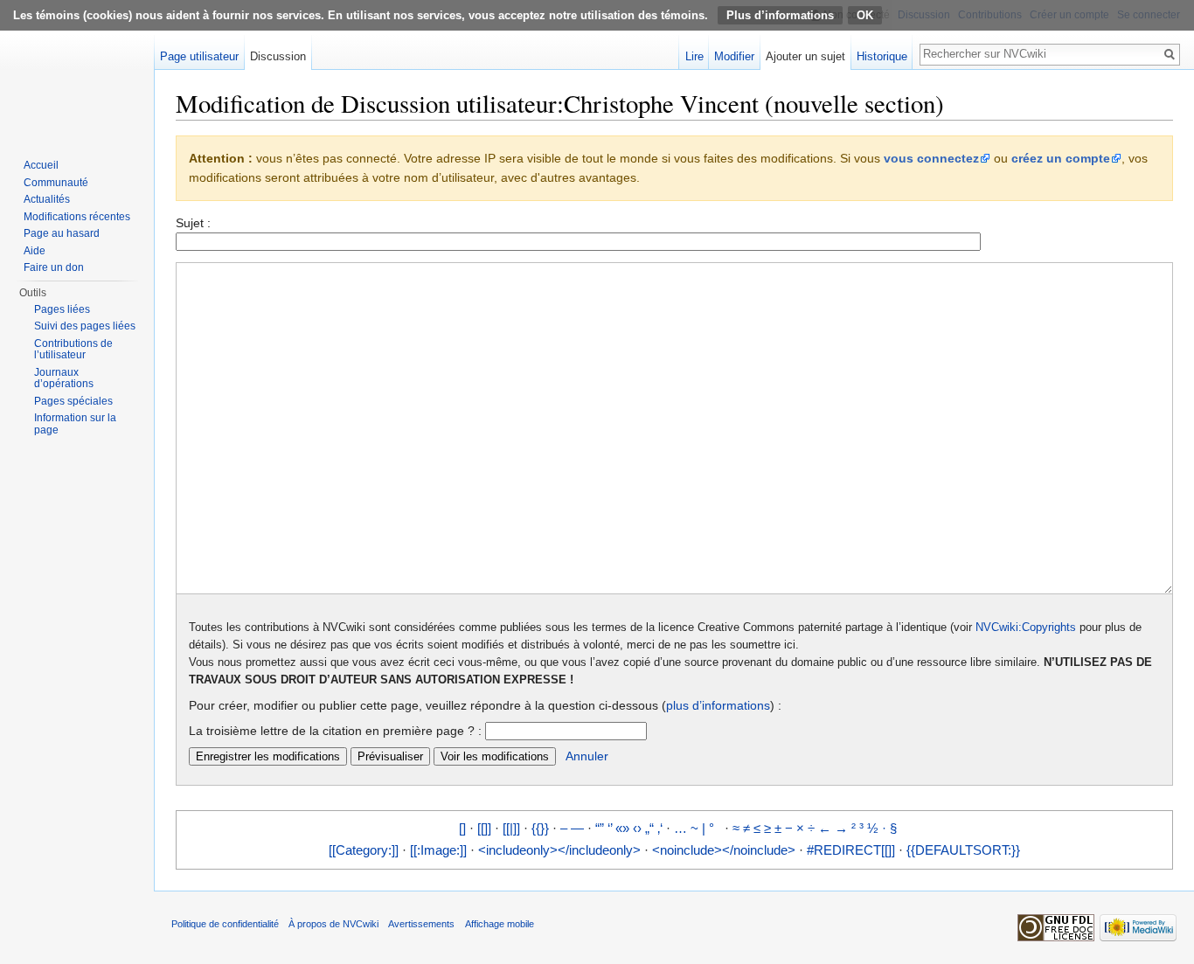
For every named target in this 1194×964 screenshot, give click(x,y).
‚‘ (660, 828)
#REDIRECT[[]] (851, 850)
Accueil (41, 165)
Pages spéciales (73, 401)
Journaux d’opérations (64, 378)
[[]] (484, 828)
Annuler (587, 756)
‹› (637, 828)
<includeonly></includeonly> (559, 850)
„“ (649, 828)
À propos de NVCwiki (333, 924)
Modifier (734, 56)
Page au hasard (62, 233)
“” (599, 828)
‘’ (609, 828)
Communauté (56, 183)
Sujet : (193, 223)
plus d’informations (718, 705)
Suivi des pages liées (84, 326)
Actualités (47, 199)
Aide (34, 251)
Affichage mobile (499, 924)
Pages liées (62, 309)
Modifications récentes (77, 217)
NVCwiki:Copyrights (1025, 627)
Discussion (278, 56)
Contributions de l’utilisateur (73, 349)
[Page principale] (77, 70)
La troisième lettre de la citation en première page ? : (335, 731)
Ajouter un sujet (805, 56)
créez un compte (1060, 158)
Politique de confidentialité (225, 924)
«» (622, 828)
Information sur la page (75, 424)
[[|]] (511, 828)
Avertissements (421, 924)
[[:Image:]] (438, 850)
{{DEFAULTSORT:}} (963, 850)
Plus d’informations (780, 15)
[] (462, 828)
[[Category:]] (364, 850)
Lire (694, 56)
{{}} (540, 828)
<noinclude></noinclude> (723, 850)
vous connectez (931, 158)
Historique (882, 56)
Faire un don (54, 267)
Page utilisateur (199, 56)
